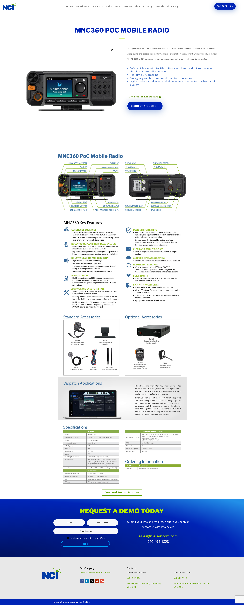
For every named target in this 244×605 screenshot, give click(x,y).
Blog (150, 6)
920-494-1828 (133, 578)
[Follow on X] (92, 581)
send (85, 543)
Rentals (159, 6)
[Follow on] (107, 581)
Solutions (81, 6)
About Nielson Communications (95, 572)
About (138, 6)
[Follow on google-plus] (102, 581)
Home (69, 6)
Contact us (224, 6)
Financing (172, 6)
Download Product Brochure (143, 96)
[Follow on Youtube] (97, 581)
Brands (96, 6)
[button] (112, 50)
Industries (112, 6)
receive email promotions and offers (87, 538)
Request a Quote (143, 106)
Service (127, 6)
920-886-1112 (180, 578)
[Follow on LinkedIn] (87, 581)
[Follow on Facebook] (82, 581)
